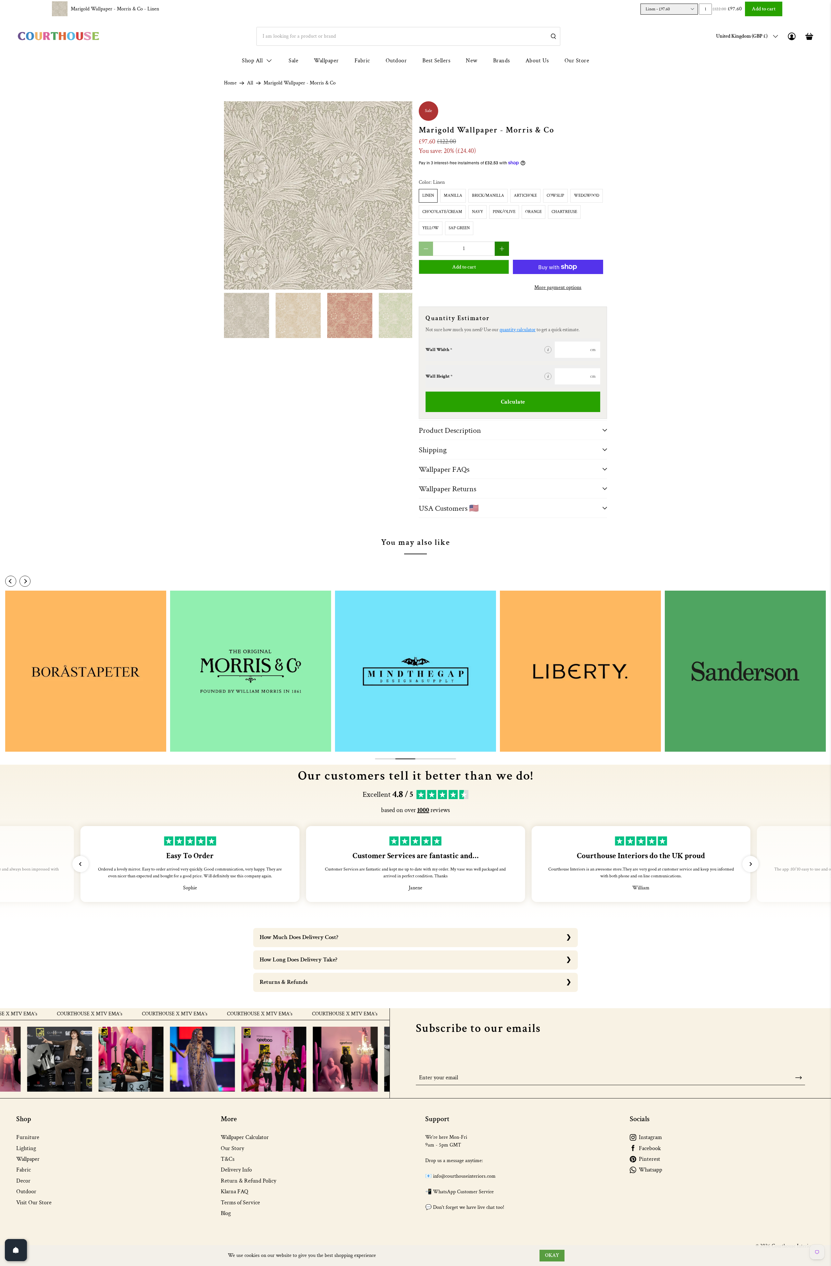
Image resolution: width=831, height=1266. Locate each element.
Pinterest (649, 1159)
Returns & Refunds (284, 982)
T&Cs (227, 1159)
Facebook (650, 1148)
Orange (533, 212)
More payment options (557, 287)
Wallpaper (326, 60)
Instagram (650, 1137)
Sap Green (459, 228)
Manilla (453, 195)
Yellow (430, 228)
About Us (537, 60)
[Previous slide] (10, 581)
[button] (80, 864)
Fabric (362, 60)
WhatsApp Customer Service (463, 1191)
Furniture (27, 1137)
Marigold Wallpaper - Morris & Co (115, 9)
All (250, 83)
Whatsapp (650, 1169)
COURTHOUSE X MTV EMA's (50, 1014)
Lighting (26, 1148)
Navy (477, 212)
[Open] (16, 1250)
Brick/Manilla (488, 195)
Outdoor (396, 60)
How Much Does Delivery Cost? (299, 937)
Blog (226, 1213)
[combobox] (408, 36)
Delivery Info (236, 1169)
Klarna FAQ (234, 1191)
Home (230, 83)
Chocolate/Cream (442, 212)
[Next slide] (25, 581)
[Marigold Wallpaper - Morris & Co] (318, 195)
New (472, 60)
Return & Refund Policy (248, 1181)
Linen (428, 195)
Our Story (232, 1148)
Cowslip (555, 195)
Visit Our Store (34, 1202)
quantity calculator (518, 330)
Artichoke (525, 195)
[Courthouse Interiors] (58, 36)
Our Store (576, 60)
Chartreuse (564, 212)
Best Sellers (436, 60)
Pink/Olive (504, 212)
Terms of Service (240, 1202)
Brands (501, 60)
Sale (293, 60)
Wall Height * (439, 376)
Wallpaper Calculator (245, 1137)
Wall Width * (439, 350)
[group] (85, 671)
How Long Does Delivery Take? (298, 960)
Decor (23, 1181)
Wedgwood (586, 195)
